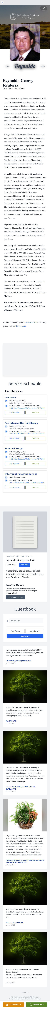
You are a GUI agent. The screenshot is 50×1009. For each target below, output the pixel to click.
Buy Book (24, 565)
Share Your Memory (15, 597)
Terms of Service (31, 999)
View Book (11, 565)
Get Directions (14, 413)
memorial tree (31, 322)
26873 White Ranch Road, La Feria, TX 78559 (26, 483)
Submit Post (25, 636)
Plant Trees (35, 413)
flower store (21, 325)
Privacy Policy (18, 999)
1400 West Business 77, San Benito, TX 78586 (26, 408)
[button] (25, 686)
